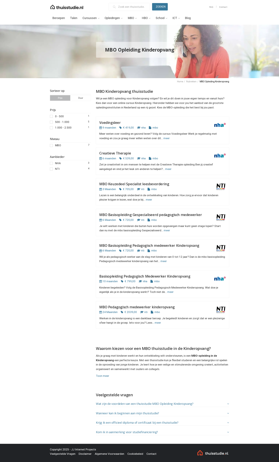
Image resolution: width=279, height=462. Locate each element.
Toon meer (102, 375)
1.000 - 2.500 (72, 127)
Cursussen (90, 18)
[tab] (162, 404)
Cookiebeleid (135, 453)
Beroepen (58, 18)
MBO (131, 18)
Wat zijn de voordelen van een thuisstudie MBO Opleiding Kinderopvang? (144, 404)
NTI (72, 168)
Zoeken (160, 6)
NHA (72, 163)
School (160, 18)
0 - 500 (72, 116)
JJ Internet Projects (83, 449)
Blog (188, 18)
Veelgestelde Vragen (62, 453)
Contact (223, 7)
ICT (174, 18)
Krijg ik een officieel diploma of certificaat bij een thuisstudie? (137, 422)
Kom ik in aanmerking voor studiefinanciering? (127, 432)
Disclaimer (85, 453)
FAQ (211, 7)
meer (166, 138)
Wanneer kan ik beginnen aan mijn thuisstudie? (127, 413)
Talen (73, 18)
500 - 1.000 (72, 122)
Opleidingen (112, 18)
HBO (145, 18)
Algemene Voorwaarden (109, 453)
